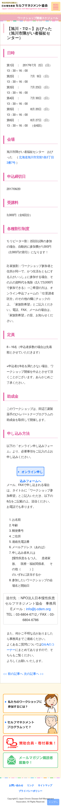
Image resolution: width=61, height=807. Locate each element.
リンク (30, 785)
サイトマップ (45, 785)
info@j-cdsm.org (38, 608)
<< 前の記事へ (13, 673)
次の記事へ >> (34, 673)
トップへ (53, 801)
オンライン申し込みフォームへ (31, 473)
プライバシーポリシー (30, 790)
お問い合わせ (16, 785)
